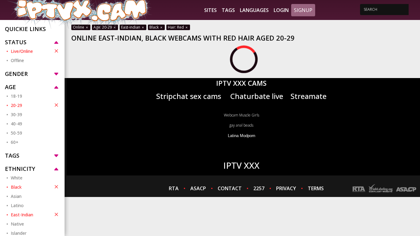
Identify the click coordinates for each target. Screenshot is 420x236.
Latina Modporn (241, 135)
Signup (303, 10)
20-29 (16, 105)
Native (17, 224)
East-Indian (22, 215)
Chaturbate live (256, 96)
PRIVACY (286, 188)
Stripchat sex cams (188, 96)
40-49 (16, 124)
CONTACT (230, 188)
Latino (17, 205)
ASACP (198, 188)
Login (281, 10)
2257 (258, 188)
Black (16, 187)
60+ (14, 142)
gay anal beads (241, 125)
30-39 (16, 114)
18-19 (16, 96)
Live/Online (22, 51)
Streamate (309, 96)
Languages (254, 10)
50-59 (16, 133)
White (16, 178)
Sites (210, 10)
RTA (174, 188)
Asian (16, 196)
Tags (228, 10)
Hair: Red (176, 27)
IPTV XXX (241, 165)
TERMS (316, 188)
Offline (17, 60)
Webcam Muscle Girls (241, 115)
